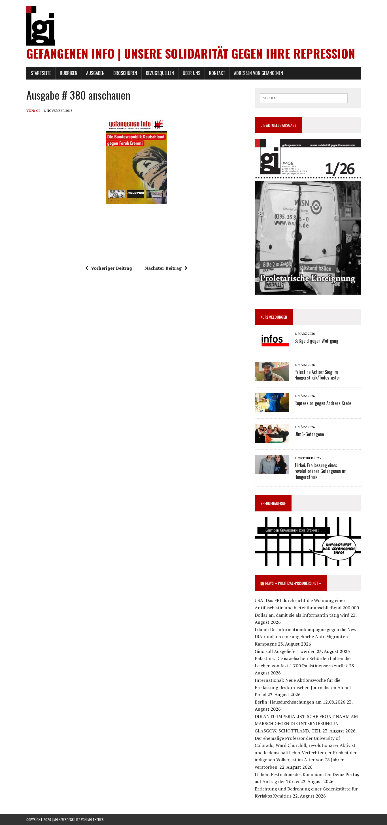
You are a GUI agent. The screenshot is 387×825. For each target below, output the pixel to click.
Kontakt (217, 73)
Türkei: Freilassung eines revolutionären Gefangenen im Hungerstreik (320, 471)
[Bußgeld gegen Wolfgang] (272, 346)
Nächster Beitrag (163, 268)
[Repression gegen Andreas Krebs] (272, 408)
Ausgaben (95, 73)
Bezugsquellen (160, 73)
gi (38, 110)
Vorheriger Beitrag (111, 268)
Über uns (191, 73)
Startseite (41, 73)
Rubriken (68, 73)
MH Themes (96, 819)
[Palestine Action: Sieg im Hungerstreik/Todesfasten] (272, 377)
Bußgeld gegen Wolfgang (316, 340)
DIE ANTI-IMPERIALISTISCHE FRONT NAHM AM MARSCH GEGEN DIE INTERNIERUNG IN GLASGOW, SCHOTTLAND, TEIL (306, 723)
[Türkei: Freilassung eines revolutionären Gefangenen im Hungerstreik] (272, 471)
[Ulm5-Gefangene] (272, 439)
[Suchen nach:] (304, 98)
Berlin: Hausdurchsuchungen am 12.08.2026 (300, 702)
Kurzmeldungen (273, 317)
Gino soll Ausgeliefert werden (285, 651)
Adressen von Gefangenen (258, 73)
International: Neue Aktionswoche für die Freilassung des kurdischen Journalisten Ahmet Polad (303, 687)
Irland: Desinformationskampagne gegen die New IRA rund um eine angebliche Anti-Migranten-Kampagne (305, 636)
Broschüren (125, 73)
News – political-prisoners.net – (293, 583)
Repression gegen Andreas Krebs (323, 403)
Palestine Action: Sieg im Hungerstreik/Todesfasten (317, 374)
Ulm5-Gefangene (309, 434)
